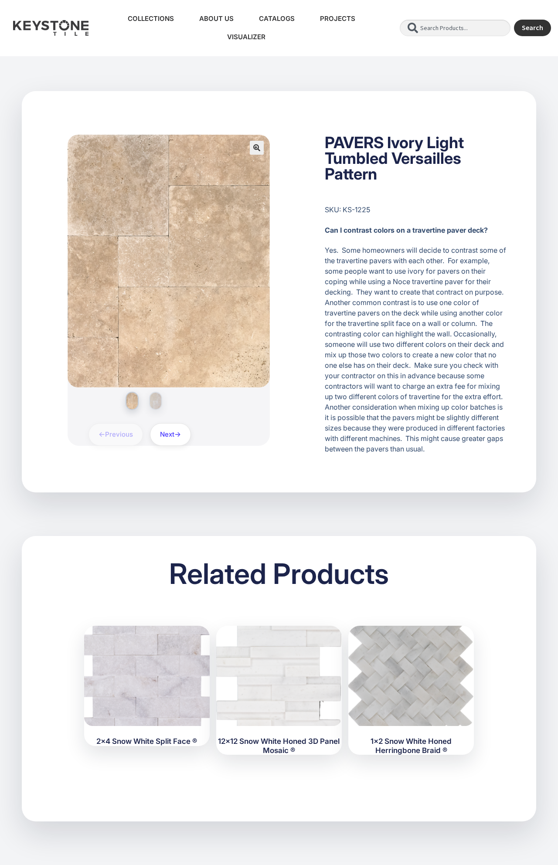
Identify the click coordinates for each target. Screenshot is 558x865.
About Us (216, 18)
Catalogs (277, 18)
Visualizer (246, 37)
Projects (337, 18)
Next (167, 434)
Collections (151, 18)
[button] (257, 148)
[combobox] (455, 28)
